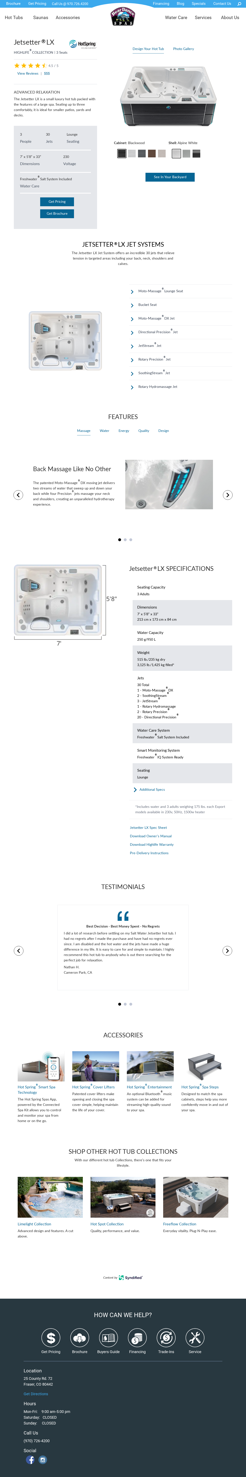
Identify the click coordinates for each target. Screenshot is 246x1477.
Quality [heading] (143, 431)
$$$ (47, 73)
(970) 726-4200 (37, 1441)
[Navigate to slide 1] (119, 539)
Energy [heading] (124, 431)
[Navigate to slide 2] (125, 539)
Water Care (176, 17)
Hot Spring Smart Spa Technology (36, 1090)
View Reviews (27, 73)
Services (203, 17)
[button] (121, 153)
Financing (161, 3)
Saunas (40, 17)
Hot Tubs (14, 17)
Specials (199, 3)
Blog (180, 3)
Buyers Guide (108, 1351)
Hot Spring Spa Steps (200, 1087)
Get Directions (36, 1394)
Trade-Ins (166, 1351)
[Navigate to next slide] (228, 495)
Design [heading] (163, 431)
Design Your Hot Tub (148, 49)
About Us (230, 17)
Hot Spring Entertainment (149, 1087)
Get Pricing (37, 3)
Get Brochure (57, 213)
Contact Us (222, 3)
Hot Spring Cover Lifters (93, 1087)
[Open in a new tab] (131, 1279)
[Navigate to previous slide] (18, 495)
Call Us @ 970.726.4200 (70, 4)
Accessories (68, 17)
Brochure (13, 3)
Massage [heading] (84, 431)
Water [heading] (104, 431)
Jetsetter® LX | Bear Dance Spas (122, 18)
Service (195, 1351)
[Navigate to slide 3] (130, 539)
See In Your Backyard (170, 177)
